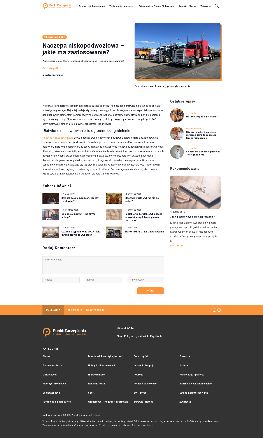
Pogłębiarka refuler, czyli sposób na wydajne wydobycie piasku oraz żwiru (144, 217)
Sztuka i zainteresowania (92, 6)
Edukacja (184, 356)
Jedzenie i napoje (144, 365)
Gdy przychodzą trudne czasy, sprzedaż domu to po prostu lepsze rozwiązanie (202, 135)
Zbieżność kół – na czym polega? (86, 309)
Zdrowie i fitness (187, 6)
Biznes (46, 356)
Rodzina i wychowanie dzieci (195, 383)
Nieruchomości (96, 374)
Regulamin (156, 336)
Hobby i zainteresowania (102, 365)
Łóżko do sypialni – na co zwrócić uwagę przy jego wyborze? (80, 233)
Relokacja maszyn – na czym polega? (78, 216)
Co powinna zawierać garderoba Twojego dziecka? (203, 153)
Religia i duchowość (145, 383)
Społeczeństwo (51, 392)
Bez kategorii (50, 68)
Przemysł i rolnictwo (54, 383)
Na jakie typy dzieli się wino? (201, 116)
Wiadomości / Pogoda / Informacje (156, 6)
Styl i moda (140, 392)
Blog (119, 336)
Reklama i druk (97, 383)
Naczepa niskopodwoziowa (57, 137)
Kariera (183, 365)
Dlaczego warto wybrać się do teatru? (142, 200)
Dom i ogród (141, 356)
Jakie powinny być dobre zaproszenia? (192, 216)
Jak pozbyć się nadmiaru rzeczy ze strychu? (79, 200)
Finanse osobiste (52, 365)
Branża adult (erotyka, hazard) (105, 356)
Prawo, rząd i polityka (191, 374)
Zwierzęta (205, 6)
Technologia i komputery (122, 6)
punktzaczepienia (52, 75)
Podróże (138, 374)
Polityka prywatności (136, 336)
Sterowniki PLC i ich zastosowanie (144, 231)
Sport (91, 392)
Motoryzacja (49, 374)
